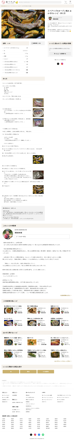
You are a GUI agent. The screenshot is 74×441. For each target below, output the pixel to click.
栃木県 (3, 420)
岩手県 (21, 418)
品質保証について (5, 399)
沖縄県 (56, 428)
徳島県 (30, 426)
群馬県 (12, 420)
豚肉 (28, 371)
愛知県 (56, 422)
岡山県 (3, 426)
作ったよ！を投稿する (60, 53)
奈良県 (38, 424)
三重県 (65, 422)
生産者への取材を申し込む (17, 402)
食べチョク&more (61, 399)
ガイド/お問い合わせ (30, 397)
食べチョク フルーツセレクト (63, 397)
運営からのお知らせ (30, 399)
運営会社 (27, 395)
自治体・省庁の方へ (16, 411)
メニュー (70, 3)
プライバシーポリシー (30, 403)
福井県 (12, 422)
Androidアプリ (60, 401)
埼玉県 (21, 420)
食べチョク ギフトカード (47, 399)
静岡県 (47, 422)
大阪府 (21, 424)
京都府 (12, 424)
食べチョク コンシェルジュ (47, 397)
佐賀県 (3, 428)
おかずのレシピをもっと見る (62, 361)
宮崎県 (38, 428)
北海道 (3, 418)
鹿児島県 (48, 428)
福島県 (56, 418)
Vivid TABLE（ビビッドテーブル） (64, 395)
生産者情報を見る (65, 295)
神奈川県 (48, 420)
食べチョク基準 (5, 397)
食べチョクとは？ (5, 395)
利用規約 (27, 401)
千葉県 (30, 420)
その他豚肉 (46, 371)
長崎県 (12, 428)
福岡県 (65, 426)
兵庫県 (30, 424)
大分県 (30, 428)
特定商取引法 (28, 406)
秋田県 (38, 418)
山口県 (21, 426)
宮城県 (30, 418)
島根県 (65, 424)
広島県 (12, 426)
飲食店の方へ (5, 401)
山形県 (47, 418)
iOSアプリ (44, 401)
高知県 (56, 426)
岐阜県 (38, 422)
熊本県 (21, 428)
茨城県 (65, 418)
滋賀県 (3, 424)
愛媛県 (47, 426)
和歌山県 (48, 424)
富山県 (65, 420)
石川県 (3, 422)
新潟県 (56, 420)
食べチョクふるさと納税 (47, 395)
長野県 (30, 422)
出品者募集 (14, 395)
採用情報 (27, 411)
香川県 (38, 426)
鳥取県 (56, 424)
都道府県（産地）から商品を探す (10, 416)
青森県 (12, 418)
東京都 (38, 420)
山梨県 (21, 422)
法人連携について (15, 409)
